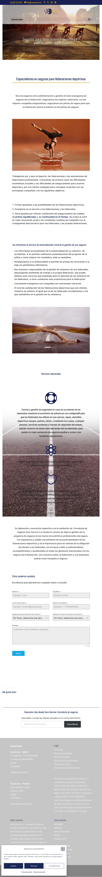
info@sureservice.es (18, 772)
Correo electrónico (19, 603)
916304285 (15, 766)
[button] (63, 849)
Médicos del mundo (62, 831)
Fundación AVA (60, 838)
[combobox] (30, 617)
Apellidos (57, 591)
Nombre (15, 591)
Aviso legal (58, 749)
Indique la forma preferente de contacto (68, 614)
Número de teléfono (60, 603)
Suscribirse (72, 724)
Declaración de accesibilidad (66, 760)
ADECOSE (58, 828)
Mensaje (15, 625)
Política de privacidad (39, 872)
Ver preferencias (54, 866)
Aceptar (13, 866)
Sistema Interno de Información (67, 767)
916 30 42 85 (17, 2)
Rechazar (34, 866)
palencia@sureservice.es (20, 803)
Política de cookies (27, 872)
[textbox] (28, 618)
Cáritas (57, 835)
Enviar (18, 653)
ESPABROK (58, 824)
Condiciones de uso (62, 764)
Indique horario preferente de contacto (27, 614)
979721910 (15, 798)
